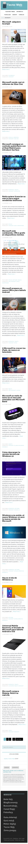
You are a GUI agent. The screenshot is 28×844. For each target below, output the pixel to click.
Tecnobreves (11, 75)
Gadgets (10, 444)
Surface (18, 390)
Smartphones (20, 225)
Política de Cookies (19, 840)
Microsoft (11, 76)
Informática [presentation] (15, 767)
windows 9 (4, 620)
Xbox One (16, 138)
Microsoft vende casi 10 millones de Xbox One (13, 83)
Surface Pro (17, 191)
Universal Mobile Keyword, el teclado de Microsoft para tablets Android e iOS (13, 629)
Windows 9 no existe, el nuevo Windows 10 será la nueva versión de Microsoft (13, 518)
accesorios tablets (13, 685)
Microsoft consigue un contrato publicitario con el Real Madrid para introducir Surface (14, 147)
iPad (10, 281)
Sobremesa (16, 137)
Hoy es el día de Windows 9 (9, 579)
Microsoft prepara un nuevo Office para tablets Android (14, 290)
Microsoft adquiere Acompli (11, 23)
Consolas (10, 137)
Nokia (15, 225)
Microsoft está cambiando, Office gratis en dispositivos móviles (13, 233)
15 (13, 739)
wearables (5, 446)
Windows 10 (17, 509)
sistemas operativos (19, 571)
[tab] (6, 767)
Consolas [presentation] (6, 767)
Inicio (2, 17)
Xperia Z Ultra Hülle (9, 758)
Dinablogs (15, 838)
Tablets (16, 189)
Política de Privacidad (9, 840)
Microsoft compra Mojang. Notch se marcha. (10, 693)
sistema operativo (18, 618)
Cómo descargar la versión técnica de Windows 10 (11, 454)
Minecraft (16, 731)
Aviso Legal (21, 838)
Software (15, 280)
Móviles (10, 224)
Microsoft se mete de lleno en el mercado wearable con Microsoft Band (13, 399)
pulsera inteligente (19, 445)
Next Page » (19, 739)
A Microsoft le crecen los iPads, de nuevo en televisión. (14, 350)
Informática (11, 189)
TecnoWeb (14, 5)
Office (17, 281)
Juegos (10, 730)
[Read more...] (6, 69)
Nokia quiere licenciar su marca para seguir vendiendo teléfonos (14, 198)
